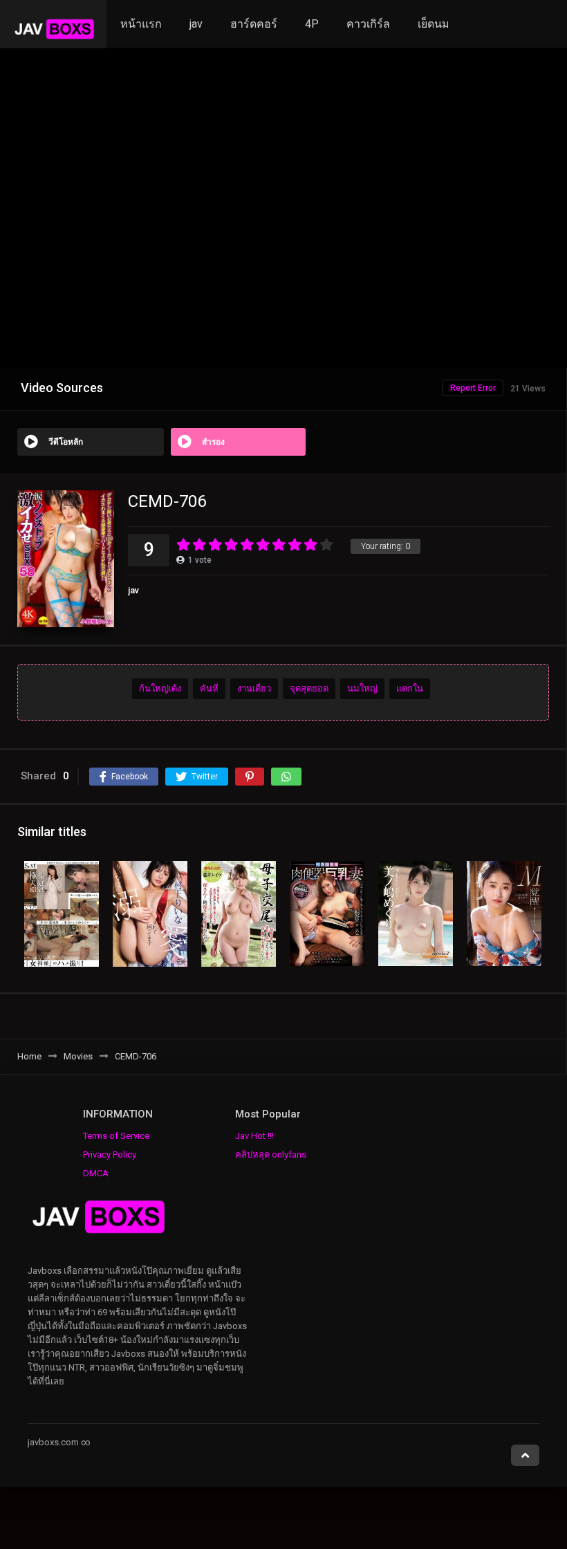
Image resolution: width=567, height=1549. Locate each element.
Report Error (473, 388)
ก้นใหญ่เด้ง (160, 688)
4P (312, 23)
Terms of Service (116, 1136)
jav (196, 23)
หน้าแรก (141, 23)
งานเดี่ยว (254, 688)
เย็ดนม (433, 23)
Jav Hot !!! (254, 1136)
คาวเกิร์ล (368, 23)
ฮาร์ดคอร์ (253, 23)
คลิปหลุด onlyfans (270, 1154)
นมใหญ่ (362, 688)
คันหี (209, 688)
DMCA (96, 1173)
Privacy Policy (109, 1154)
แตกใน (409, 688)
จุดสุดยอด (309, 688)
